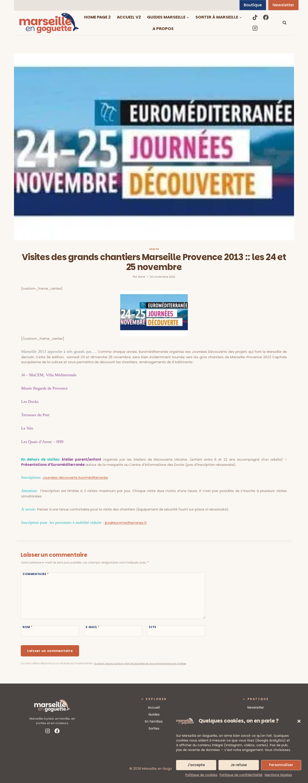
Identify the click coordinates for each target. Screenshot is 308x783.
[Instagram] (255, 28)
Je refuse (239, 764)
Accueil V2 (129, 17)
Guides (154, 714)
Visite (154, 249)
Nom (27, 627)
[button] (299, 721)
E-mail (92, 627)
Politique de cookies (201, 775)
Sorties (154, 728)
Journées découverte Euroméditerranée (75, 477)
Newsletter (283, 5)
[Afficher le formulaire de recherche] (284, 23)
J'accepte (196, 764)
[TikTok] (255, 17)
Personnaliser (281, 764)
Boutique (253, 5)
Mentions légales (278, 775)
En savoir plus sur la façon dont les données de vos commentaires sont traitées (140, 663)
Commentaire (36, 574)
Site (152, 627)
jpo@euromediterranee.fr (126, 522)
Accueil (154, 707)
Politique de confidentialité (241, 775)
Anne (141, 277)
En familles (154, 721)
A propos (163, 28)
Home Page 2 (97, 17)
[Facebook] (265, 17)
